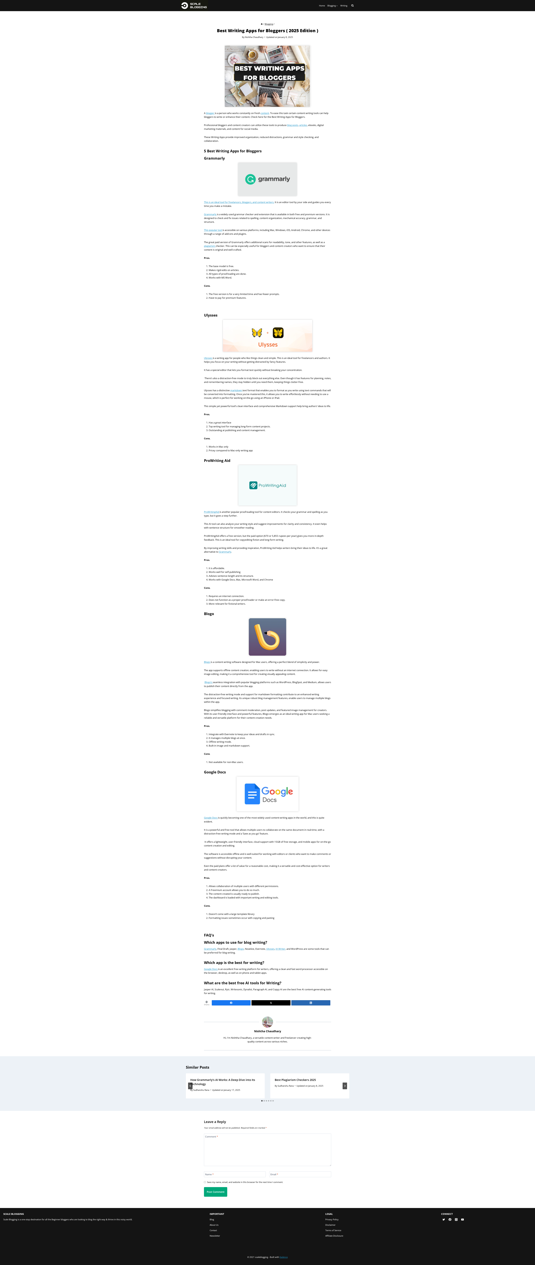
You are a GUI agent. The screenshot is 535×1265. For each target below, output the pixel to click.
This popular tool (213, 230)
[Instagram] (456, 1219)
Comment (211, 1136)
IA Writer (280, 948)
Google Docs (211, 817)
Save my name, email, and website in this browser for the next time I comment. (245, 1182)
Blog (212, 1219)
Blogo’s (209, 682)
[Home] (262, 24)
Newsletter (215, 1235)
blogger (210, 113)
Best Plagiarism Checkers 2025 (295, 1080)
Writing (343, 5)
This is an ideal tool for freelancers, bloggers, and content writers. (239, 202)
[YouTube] (462, 1219)
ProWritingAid (212, 511)
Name (209, 1174)
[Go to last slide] (190, 1086)
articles (303, 125)
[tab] (262, 1101)
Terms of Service (333, 1230)
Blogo (207, 662)
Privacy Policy (332, 1219)
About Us (214, 1224)
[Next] (345, 1086)
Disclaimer (330, 1224)
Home (322, 5)
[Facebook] (231, 1002)
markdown (236, 390)
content (265, 113)
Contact (213, 1230)
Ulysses (208, 358)
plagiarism (210, 246)
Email (274, 1174)
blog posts (292, 125)
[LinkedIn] (310, 1002)
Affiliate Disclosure (334, 1235)
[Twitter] (270, 1002)
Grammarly (210, 214)
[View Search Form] (352, 5)
